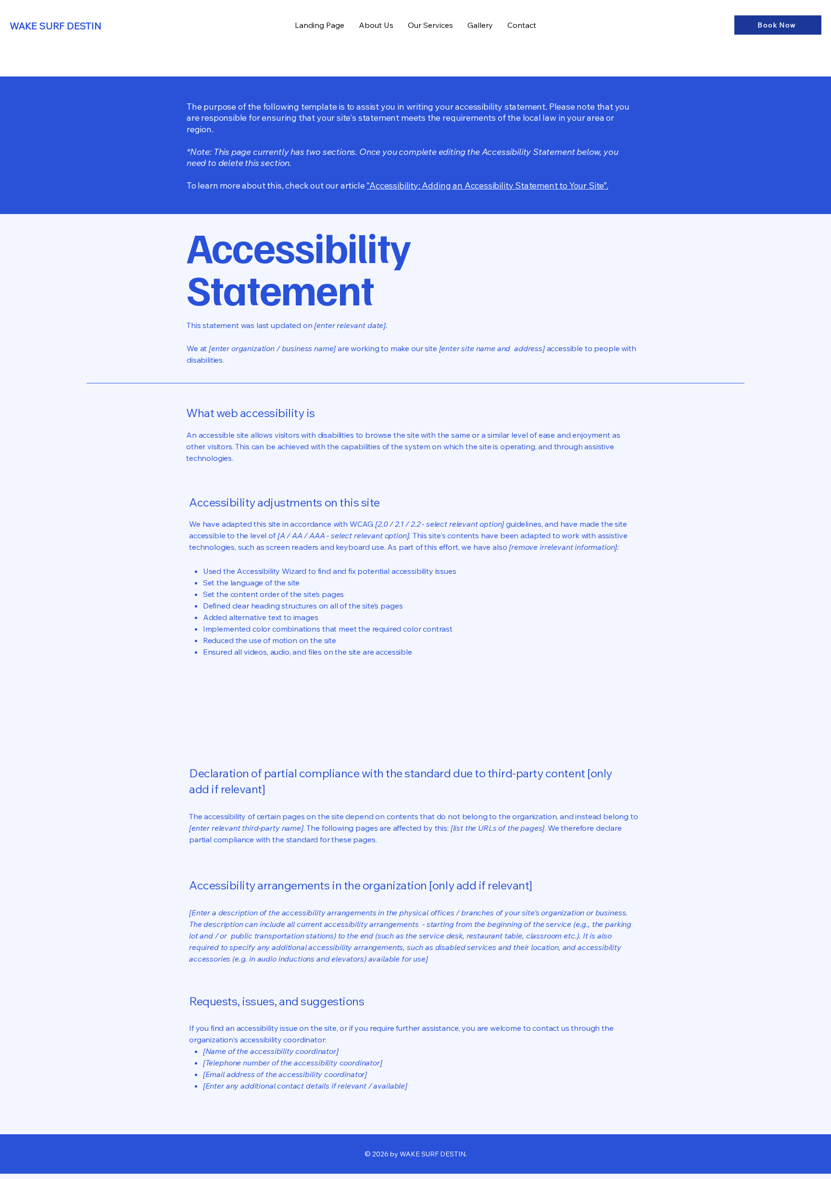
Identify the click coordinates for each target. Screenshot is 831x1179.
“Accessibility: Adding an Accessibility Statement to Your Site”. (487, 185)
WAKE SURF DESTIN (55, 26)
